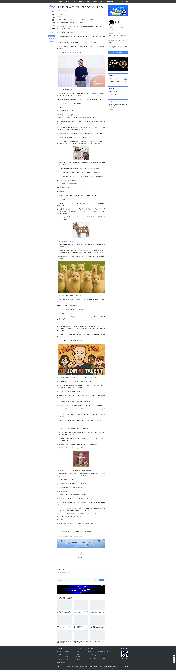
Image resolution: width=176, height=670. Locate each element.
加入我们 (67, 659)
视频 (53, 23)
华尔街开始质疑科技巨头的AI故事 (97, 641)
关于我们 (67, 654)
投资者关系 (59, 659)
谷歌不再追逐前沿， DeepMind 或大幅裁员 (81, 626)
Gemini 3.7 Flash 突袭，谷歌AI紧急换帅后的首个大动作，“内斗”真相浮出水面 (97, 611)
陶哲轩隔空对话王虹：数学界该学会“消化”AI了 (118, 41)
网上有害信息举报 (114, 666)
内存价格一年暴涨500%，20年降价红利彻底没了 (118, 36)
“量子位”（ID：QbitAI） (73, 531)
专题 (53, 25)
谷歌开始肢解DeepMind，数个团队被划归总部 (64, 641)
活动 (53, 28)
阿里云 (69, 666)
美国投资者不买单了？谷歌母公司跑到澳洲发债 (81, 611)
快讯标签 (78, 659)
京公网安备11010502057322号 (108, 668)
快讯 (53, 14)
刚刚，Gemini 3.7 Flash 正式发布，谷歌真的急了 (64, 626)
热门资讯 (78, 651)
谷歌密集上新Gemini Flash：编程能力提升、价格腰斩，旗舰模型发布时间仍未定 (97, 626)
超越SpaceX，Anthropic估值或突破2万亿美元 (81, 641)
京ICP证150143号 (98, 668)
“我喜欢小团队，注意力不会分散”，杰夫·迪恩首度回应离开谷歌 (64, 611)
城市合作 (59, 651)
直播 (53, 20)
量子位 (58, 10)
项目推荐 (59, 654)
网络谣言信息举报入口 (62, 662)
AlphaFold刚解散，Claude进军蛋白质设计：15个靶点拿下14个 (118, 47)
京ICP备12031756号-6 (89, 668)
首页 (53, 12)
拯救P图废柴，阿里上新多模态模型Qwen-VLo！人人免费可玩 (118, 105)
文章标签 (78, 656)
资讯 (53, 17)
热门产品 (78, 654)
